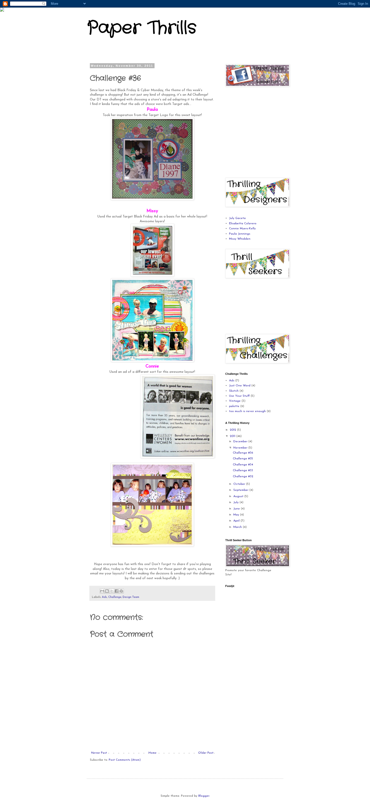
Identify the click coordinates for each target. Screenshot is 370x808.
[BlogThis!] (106, 591)
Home (153, 752)
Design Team (131, 597)
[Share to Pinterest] (121, 591)
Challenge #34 (243, 464)
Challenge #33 (243, 470)
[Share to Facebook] (116, 591)
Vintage (235, 400)
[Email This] (102, 591)
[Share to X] (111, 591)
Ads (104, 597)
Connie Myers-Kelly (242, 228)
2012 (233, 429)
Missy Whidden (239, 238)
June (237, 508)
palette (234, 406)
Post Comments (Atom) (125, 759)
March (238, 527)
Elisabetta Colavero (242, 223)
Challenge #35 (243, 458)
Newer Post (99, 752)
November (240, 447)
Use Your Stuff (239, 395)
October (239, 484)
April (237, 520)
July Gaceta (237, 218)
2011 (233, 436)
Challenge (114, 597)
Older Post (205, 752)
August (238, 496)
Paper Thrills (141, 28)
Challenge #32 (243, 476)
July (236, 502)
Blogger (203, 795)
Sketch (234, 390)
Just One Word (239, 385)
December (240, 441)
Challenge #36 (243, 452)
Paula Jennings (239, 233)
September (241, 490)
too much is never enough (247, 411)
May (236, 514)
